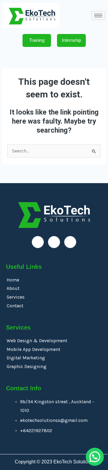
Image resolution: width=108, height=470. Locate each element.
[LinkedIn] (54, 242)
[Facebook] (38, 242)
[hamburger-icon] (98, 15)
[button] (95, 457)
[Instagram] (70, 242)
